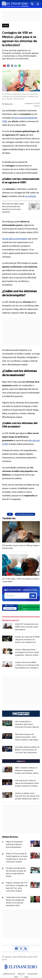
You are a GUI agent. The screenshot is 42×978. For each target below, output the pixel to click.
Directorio (21, 974)
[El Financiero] (15, 4)
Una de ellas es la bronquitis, (15, 239)
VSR (10, 514)
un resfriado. (30, 196)
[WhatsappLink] (21, 607)
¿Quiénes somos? (9, 974)
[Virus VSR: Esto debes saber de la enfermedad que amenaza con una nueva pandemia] (34, 206)
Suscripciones (32, 974)
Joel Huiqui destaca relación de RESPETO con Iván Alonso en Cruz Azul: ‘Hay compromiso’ (27, 750)
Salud (5, 25)
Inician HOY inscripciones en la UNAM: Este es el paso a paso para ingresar (26, 627)
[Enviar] (32, 595)
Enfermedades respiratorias (25, 514)
